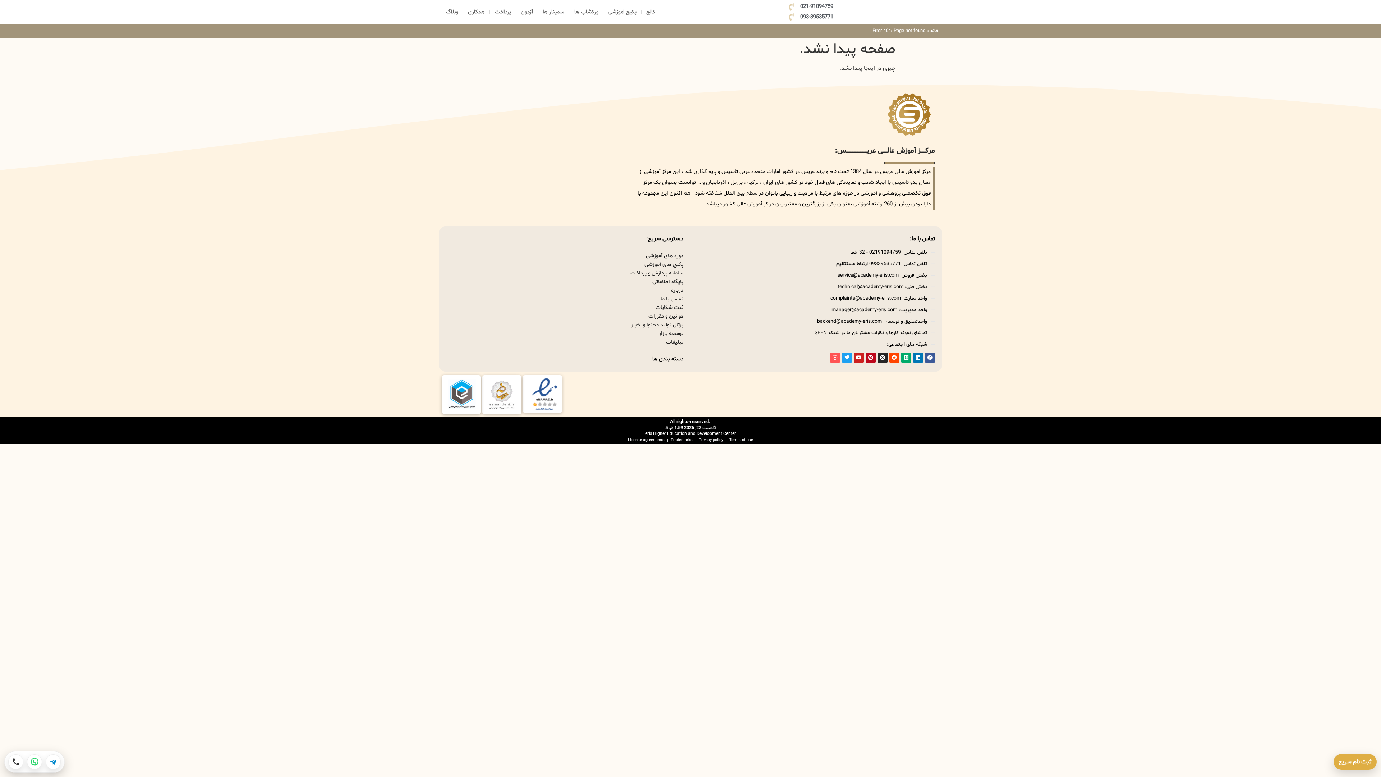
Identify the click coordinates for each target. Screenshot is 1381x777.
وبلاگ (452, 12)
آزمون (527, 12)
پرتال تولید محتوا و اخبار (657, 325)
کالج (650, 12)
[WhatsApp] (34, 761)
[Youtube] (859, 358)
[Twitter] (847, 358)
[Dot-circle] (835, 358)
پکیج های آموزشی (663, 264)
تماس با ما (672, 299)
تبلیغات (674, 342)
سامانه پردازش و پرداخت (656, 273)
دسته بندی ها (667, 359)
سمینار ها (553, 12)
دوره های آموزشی (664, 256)
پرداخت (503, 12)
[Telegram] (53, 761)
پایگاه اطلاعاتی (667, 282)
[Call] (15, 761)
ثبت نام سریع (1355, 762)
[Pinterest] (871, 358)
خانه (934, 31)
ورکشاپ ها (586, 12)
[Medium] (906, 358)
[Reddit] (894, 358)
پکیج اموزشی (622, 12)
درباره (677, 290)
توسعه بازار (671, 333)
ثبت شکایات (669, 308)
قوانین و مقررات (665, 316)
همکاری (476, 12)
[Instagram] (883, 358)
